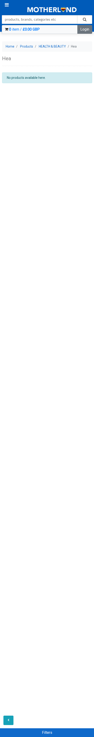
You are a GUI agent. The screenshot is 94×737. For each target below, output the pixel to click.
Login (84, 29)
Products (26, 46)
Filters (47, 732)
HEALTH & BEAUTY (52, 46)
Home (10, 46)
